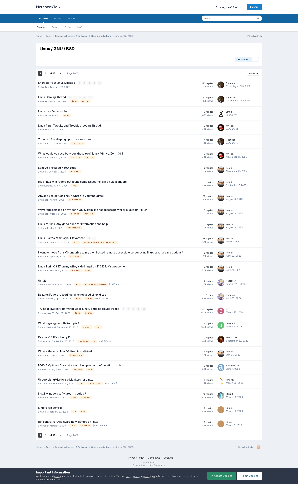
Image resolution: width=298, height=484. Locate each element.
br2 (228, 309)
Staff (79, 27)
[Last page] (60, 73)
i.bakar (44, 397)
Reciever (46, 284)
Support (72, 18)
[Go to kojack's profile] (220, 169)
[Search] (258, 18)
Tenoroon (46, 383)
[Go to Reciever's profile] (220, 282)
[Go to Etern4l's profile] (220, 395)
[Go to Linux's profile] (220, 113)
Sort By (253, 73)
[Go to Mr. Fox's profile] (220, 127)
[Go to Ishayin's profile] (220, 381)
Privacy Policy (136, 457)
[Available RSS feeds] (258, 447)
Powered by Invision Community (149, 465)
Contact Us (154, 457)
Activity (58, 18)
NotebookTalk (48, 7)
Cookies (168, 457)
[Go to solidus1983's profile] (220, 339)
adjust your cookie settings (140, 476)
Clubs (68, 27)
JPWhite (230, 323)
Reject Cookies (249, 475)
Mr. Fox (45, 87)
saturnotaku (47, 298)
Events (55, 27)
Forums (41, 27)
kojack (44, 143)
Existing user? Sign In (229, 7)
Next (53, 73)
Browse (43, 18)
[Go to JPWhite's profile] (220, 325)
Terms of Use (54, 479)
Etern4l (230, 393)
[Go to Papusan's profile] (220, 85)
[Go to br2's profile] (220, 311)
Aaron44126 (47, 313)
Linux (44, 115)
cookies (58, 476)
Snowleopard (48, 327)
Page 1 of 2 (73, 73)
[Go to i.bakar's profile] (220, 409)
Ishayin (230, 379)
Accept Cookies (222, 475)
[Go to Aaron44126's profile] (220, 367)
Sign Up (254, 7)
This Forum (244, 18)
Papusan (231, 83)
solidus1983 (232, 337)
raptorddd (46, 185)
